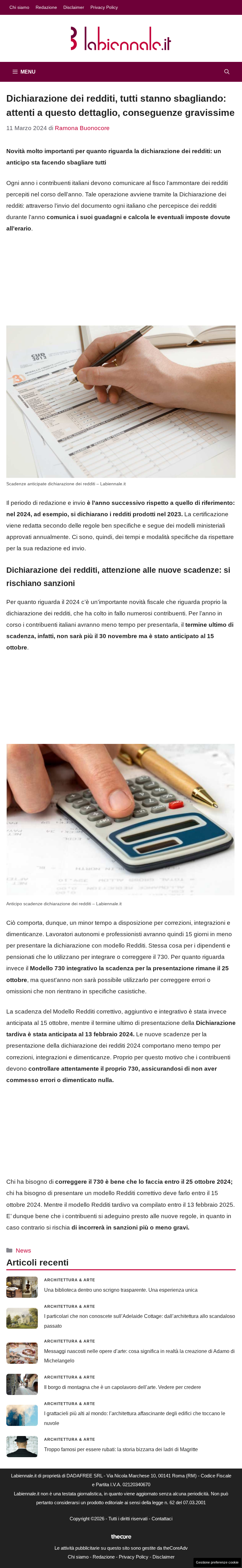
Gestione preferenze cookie (217, 1562)
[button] (227, 72)
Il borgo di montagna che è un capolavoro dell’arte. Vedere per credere (122, 1387)
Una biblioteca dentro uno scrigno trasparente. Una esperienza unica (121, 1290)
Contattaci (162, 1518)
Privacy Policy (104, 7)
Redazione (46, 7)
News (23, 1250)
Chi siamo (19, 7)
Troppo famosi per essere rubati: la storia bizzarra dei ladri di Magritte (121, 1449)
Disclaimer (73, 7)
